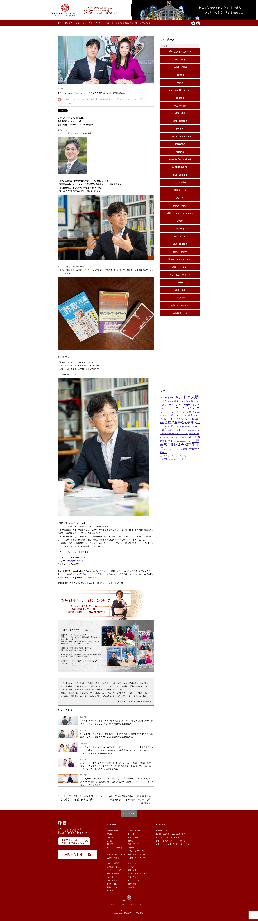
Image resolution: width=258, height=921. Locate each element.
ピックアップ (112, 891)
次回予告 (61, 89)
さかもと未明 (187, 397)
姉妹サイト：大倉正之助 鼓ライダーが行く (172, 844)
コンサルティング (114, 870)
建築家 (109, 834)
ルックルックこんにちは (178, 419)
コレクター (132, 834)
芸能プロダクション (180, 437)
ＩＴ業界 (131, 867)
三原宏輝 (193, 419)
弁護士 (170, 429)
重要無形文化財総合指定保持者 (179, 445)
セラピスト (111, 841)
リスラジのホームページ (86, 574)
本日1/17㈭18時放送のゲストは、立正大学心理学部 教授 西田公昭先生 (91, 93)
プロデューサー (134, 831)
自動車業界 (132, 884)
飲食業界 (131, 848)
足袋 (174, 441)
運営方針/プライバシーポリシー (168, 837)
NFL (171, 397)
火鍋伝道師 (171, 434)
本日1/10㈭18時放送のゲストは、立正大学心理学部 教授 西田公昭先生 (80, 798)
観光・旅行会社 (134, 880)
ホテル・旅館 (112, 884)
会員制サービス (113, 867)
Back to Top (128, 813)
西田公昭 (106, 99)
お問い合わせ (145, 23)
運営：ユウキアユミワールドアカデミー (171, 841)
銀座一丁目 (178, 449)
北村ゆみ (166, 426)
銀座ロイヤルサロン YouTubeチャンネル (171, 834)
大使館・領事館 (134, 837)
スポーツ (110, 877)
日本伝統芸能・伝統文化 (116, 855)
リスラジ (103, 571)
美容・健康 (132, 870)
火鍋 (164, 433)
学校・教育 (132, 877)
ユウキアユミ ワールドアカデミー (174, 456)
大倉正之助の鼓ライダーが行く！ (174, 459)
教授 (100, 99)
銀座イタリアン (169, 449)
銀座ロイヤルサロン (71, 99)
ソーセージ (187, 404)
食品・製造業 (112, 880)
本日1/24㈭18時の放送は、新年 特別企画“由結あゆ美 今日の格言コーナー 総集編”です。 (131, 799)
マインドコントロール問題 (132, 99)
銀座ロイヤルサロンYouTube (125, 23)
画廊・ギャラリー (134, 844)
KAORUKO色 (164, 398)
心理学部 (94, 99)
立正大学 (86, 99)
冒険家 (130, 841)
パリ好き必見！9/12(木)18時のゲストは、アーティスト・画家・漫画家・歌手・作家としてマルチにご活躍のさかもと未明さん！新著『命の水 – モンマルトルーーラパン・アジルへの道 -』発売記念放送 (116, 765)
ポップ (193, 411)
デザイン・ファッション (137, 873)
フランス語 (185, 412)
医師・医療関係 (113, 873)
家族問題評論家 (185, 426)
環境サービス (112, 887)
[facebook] (193, 23)
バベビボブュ (170, 408)
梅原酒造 (191, 430)
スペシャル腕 (183, 401)
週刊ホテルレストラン (184, 441)
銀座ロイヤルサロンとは (74, 23)
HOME (60, 23)
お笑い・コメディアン (136, 851)
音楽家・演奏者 (113, 858)
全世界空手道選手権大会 (182, 422)
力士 (161, 426)
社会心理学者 (116, 99)
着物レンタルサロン (181, 434)
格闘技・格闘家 (113, 831)
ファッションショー (186, 408)
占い (172, 426)
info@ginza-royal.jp (75, 561)
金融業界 (110, 844)
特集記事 (131, 887)
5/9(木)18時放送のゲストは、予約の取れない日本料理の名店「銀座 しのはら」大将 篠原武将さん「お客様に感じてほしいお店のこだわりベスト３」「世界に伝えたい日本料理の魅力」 (116, 781)
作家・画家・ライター (136, 855)
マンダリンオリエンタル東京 (179, 415)
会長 (162, 423)
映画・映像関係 (113, 863)
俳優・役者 (132, 863)
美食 (172, 437)
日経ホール (182, 430)
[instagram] (198, 23)
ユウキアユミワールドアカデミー (132, 913)
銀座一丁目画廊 (190, 449)
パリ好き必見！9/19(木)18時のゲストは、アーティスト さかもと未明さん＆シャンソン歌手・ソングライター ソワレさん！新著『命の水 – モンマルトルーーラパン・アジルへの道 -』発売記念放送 (117, 750)
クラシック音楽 (168, 401)
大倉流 (177, 426)
